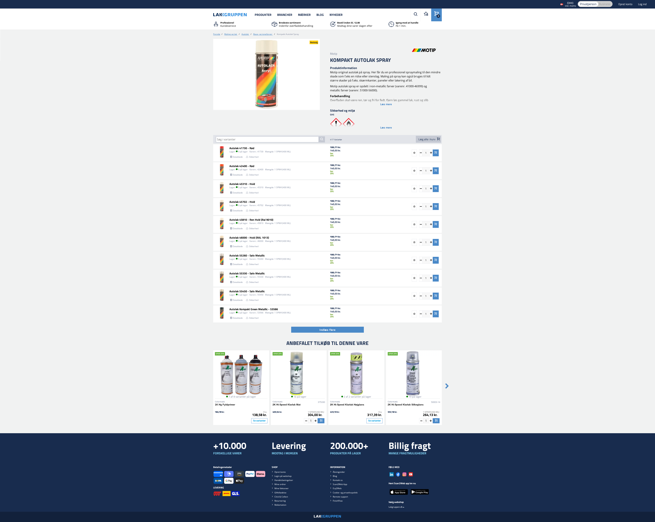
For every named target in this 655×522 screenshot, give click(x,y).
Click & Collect (281, 496)
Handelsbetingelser (283, 480)
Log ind (642, 4)
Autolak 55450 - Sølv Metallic (247, 291)
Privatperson (588, 4)
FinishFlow (338, 500)
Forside (216, 34)
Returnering (280, 500)
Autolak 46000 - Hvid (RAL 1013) (249, 238)
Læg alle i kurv (427, 139)
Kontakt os (338, 480)
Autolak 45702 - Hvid (242, 202)
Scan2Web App (340, 484)
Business (604, 4)
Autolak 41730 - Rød (241, 148)
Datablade (238, 156)
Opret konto (625, 4)
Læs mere (386, 104)
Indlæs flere (327, 330)
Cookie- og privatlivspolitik (345, 492)
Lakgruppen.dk (396, 506)
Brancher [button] (284, 14)
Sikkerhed (253, 156)
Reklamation (280, 504)
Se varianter (259, 420)
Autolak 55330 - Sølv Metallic (247, 273)
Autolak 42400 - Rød (241, 166)
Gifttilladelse (280, 492)
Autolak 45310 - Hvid (242, 184)
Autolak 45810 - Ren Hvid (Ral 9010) (251, 220)
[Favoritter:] (425, 15)
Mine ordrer (280, 484)
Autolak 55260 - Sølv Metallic (247, 255)
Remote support (340, 496)
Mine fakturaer (281, 488)
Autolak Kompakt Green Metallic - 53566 (253, 309)
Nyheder (336, 14)
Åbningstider (339, 472)
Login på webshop (283, 476)
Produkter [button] (263, 14)
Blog (320, 14)
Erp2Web (337, 488)
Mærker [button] (304, 14)
